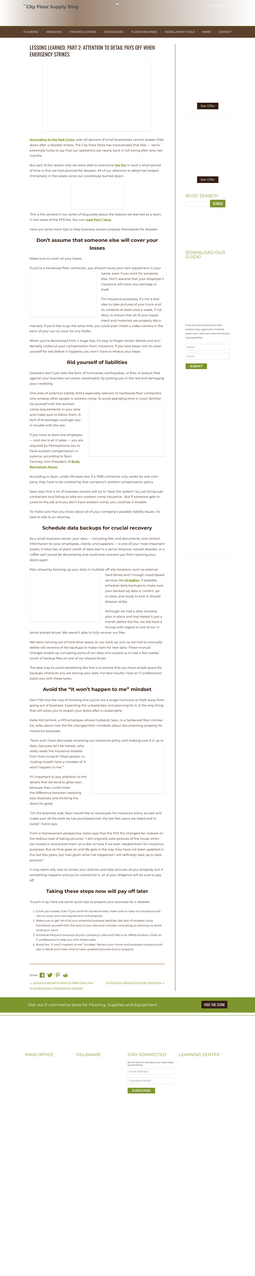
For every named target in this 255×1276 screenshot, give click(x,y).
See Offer (208, 106)
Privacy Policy (47, 1104)
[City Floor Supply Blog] (51, 7)
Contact (225, 32)
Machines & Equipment (194, 1088)
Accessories (114, 32)
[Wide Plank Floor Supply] (207, 240)
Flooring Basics (188, 1072)
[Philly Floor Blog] (127, 1047)
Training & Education (192, 1077)
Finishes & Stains (83, 32)
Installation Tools (180, 32)
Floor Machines (144, 32)
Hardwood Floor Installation (197, 1093)
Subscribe (141, 1091)
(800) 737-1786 (34, 1077)
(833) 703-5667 (85, 1072)
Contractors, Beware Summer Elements (135, 982)
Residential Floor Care (193, 1067)
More (206, 32)
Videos (183, 1062)
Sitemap (30, 1104)
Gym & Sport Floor (190, 1083)
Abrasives (54, 32)
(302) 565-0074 (85, 1067)
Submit (196, 366)
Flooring (31, 32)
